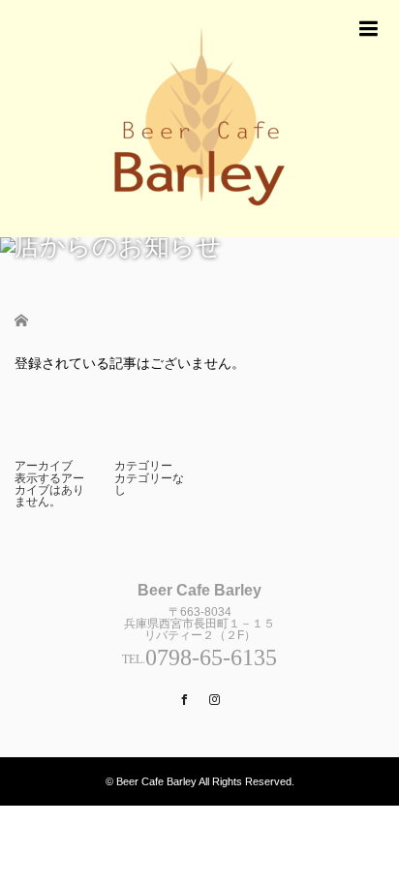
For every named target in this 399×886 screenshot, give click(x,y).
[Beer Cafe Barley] (199, 118)
